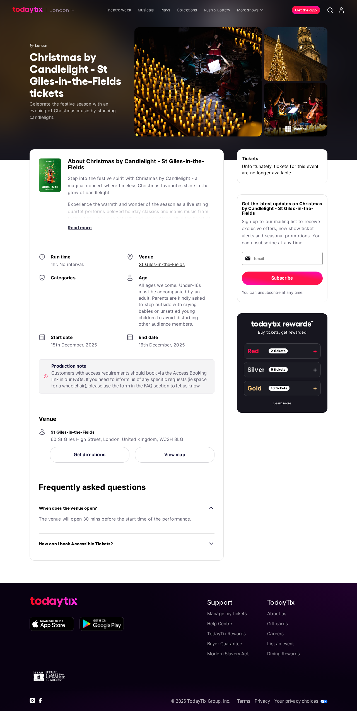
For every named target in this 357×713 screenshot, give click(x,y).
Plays (165, 10)
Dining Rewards (283, 654)
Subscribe (282, 278)
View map (174, 455)
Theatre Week (118, 10)
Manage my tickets (227, 614)
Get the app (306, 10)
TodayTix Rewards (226, 634)
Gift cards (277, 624)
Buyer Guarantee (224, 644)
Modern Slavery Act (228, 654)
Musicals (146, 10)
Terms (243, 701)
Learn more (282, 403)
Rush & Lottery (217, 10)
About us (276, 614)
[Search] (330, 10)
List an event (280, 644)
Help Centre (219, 624)
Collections (187, 10)
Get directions (89, 455)
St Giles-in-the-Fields (162, 264)
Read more (80, 227)
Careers (275, 634)
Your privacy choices (296, 701)
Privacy (262, 701)
